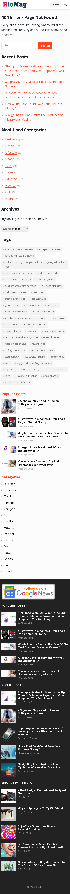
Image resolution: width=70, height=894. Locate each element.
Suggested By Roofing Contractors (34, 363)
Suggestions (11, 369)
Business (11, 139)
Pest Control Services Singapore (21, 337)
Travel (9, 172)
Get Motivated (38, 299)
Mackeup (28, 324)
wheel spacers (50, 376)
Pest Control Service (54, 331)
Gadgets (9, 509)
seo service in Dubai (35, 356)
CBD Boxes (10, 292)
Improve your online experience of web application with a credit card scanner (40, 731)
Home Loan (53, 305)
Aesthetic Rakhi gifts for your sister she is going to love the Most (35, 264)
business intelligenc (52, 286)
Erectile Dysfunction (15, 299)
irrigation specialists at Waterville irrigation (27, 318)
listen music (11, 324)
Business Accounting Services (20, 286)
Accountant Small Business (19, 249)
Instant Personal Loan (16, 311)
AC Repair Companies (50, 249)
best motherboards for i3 (18, 279)
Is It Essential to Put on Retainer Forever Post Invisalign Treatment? (40, 846)
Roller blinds (38, 343)
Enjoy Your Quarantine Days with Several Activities (38, 828)
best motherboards (48, 273)
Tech (8, 165)
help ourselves (33, 305)
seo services (57, 356)
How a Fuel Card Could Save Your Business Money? (39, 748)
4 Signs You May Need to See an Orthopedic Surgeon (38, 712)
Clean (24, 292)
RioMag (39, 887)
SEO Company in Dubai (42, 350)
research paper (51, 337)
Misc (7, 546)
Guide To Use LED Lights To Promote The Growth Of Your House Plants (41, 864)
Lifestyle (11, 152)
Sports (8, 559)
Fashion (9, 496)
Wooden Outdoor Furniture (18, 382)
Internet (10, 199)
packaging (32, 331)
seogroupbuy (12, 356)
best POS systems (45, 279)
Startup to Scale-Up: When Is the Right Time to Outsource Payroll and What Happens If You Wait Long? (36, 71)
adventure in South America (19, 255)
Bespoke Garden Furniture (18, 273)
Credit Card (39, 292)
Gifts (8, 192)
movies (43, 324)
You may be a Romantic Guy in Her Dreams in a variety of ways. (40, 673)
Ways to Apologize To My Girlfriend (40, 808)
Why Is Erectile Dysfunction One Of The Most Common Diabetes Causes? (43, 646)
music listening (13, 331)
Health (9, 146)
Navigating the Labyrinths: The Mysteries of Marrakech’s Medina (39, 766)
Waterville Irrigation (27, 376)
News (7, 552)
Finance (10, 159)
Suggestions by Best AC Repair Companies (44, 369)
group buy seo (12, 305)
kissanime (60, 318)
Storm (8, 363)
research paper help (15, 343)
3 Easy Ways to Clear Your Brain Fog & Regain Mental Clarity (41, 632)
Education (12, 179)
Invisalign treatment (43, 311)
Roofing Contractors (15, 350)
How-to (10, 185)
